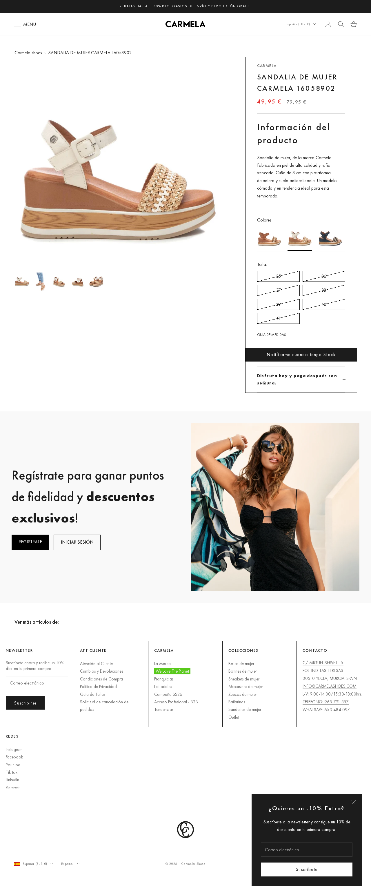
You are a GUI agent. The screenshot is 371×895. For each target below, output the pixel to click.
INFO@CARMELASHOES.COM (330, 686)
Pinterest (12, 787)
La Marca (162, 663)
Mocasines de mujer (245, 686)
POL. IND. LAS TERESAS (323, 670)
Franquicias (163, 679)
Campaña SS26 (168, 694)
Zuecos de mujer (242, 694)
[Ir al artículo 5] (96, 280)
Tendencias (163, 709)
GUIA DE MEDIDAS (271, 334)
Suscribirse (25, 703)
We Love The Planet (172, 671)
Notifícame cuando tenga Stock (301, 354)
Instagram (14, 749)
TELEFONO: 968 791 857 (326, 702)
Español (67, 864)
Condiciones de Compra (101, 679)
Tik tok (11, 772)
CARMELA (267, 65)
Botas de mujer (241, 663)
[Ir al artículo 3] (59, 280)
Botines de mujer (242, 671)
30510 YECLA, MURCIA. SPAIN (330, 678)
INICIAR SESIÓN (77, 542)
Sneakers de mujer (243, 679)
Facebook (14, 757)
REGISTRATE (30, 542)
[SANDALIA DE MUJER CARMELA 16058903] (330, 237)
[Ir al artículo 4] (78, 280)
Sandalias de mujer (244, 709)
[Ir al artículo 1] (22, 280)
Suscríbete (307, 869)
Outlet (233, 717)
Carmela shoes (28, 53)
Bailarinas (236, 702)
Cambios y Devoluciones (101, 671)
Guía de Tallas (92, 694)
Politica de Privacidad (98, 686)
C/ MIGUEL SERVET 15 (323, 662)
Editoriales (163, 686)
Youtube (13, 764)
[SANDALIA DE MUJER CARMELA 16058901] (269, 237)
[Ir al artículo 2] (40, 282)
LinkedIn (12, 780)
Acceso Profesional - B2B (176, 702)
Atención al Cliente (96, 663)
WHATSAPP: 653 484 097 (326, 709)
